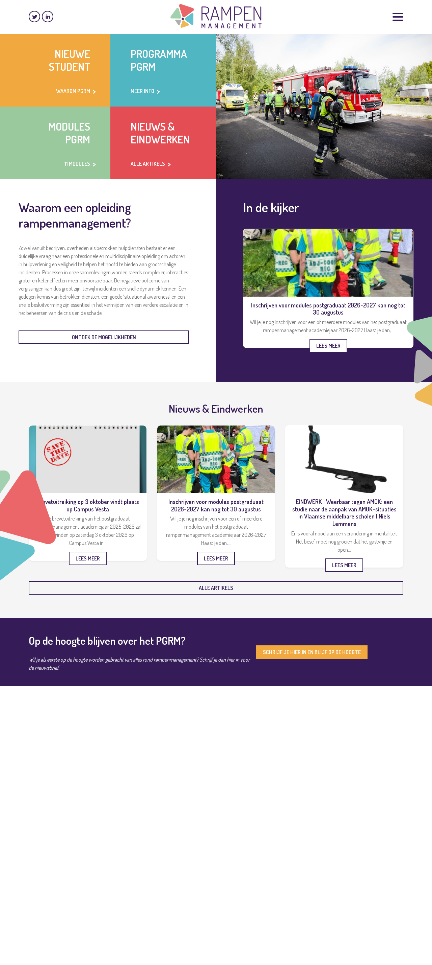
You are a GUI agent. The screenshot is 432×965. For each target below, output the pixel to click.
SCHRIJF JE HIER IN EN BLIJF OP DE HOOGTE (312, 652)
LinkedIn (47, 16)
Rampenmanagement (216, 16)
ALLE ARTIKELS (216, 587)
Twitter (34, 16)
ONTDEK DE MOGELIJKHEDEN (104, 337)
